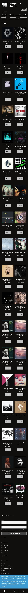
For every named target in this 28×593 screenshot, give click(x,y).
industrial (17, 18)
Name (2, 520)
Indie (10, 18)
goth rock (4, 18)
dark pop (11, 14)
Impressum (5, 560)
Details (7, 46)
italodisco (24, 18)
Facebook (5, 542)
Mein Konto (4, 591)
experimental (23, 16)
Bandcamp (5, 545)
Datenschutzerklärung (8, 568)
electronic (12, 16)
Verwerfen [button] (3, 586)
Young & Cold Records (15, 4)
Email (2, 525)
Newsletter (5, 550)
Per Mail (5, 547)
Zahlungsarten (6, 570)
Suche (14, 591)
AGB (4, 563)
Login (4, 552)
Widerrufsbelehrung (7, 565)
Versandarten (6, 573)
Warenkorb (23, 591)
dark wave (18, 14)
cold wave (4, 14)
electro (4, 16)
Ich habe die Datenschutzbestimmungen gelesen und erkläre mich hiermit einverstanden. (12, 530)
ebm (24, 14)
